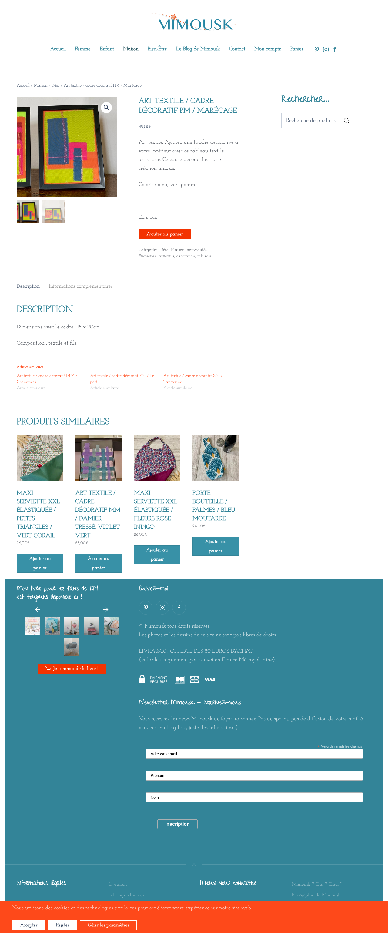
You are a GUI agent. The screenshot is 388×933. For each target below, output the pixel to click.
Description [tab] (28, 286)
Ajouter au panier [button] (40, 563)
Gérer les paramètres (108, 925)
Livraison (118, 884)
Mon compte (267, 49)
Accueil (58, 49)
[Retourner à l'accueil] (194, 22)
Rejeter (62, 925)
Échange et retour (126, 895)
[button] (106, 107)
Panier (296, 49)
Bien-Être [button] (157, 49)
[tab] (32, 626)
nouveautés (197, 250)
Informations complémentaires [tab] (80, 286)
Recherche (346, 120)
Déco (56, 85)
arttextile (166, 256)
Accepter (28, 925)
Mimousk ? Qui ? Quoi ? (317, 884)
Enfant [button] (107, 49)
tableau (204, 256)
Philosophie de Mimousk (316, 895)
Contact (237, 49)
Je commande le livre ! (75, 668)
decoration (185, 256)
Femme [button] (83, 49)
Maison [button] (131, 49)
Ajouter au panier (164, 234)
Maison (41, 85)
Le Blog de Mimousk (198, 49)
